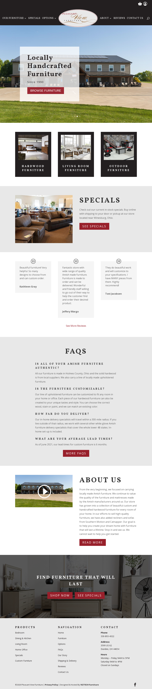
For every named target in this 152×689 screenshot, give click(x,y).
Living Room (21, 644)
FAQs (60, 649)
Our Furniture (13, 18)
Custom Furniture (23, 660)
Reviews (119, 18)
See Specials (94, 226)
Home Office (21, 649)
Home (61, 632)
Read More (92, 542)
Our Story (62, 655)
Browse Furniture (45, 90)
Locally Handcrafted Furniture (49, 66)
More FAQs (76, 453)
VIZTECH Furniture (89, 684)
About (104, 18)
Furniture (62, 638)
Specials (34, 18)
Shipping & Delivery (67, 660)
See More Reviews (76, 325)
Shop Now (60, 595)
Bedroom (20, 632)
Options (48, 18)
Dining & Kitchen (23, 638)
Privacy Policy (51, 684)
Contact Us (135, 18)
